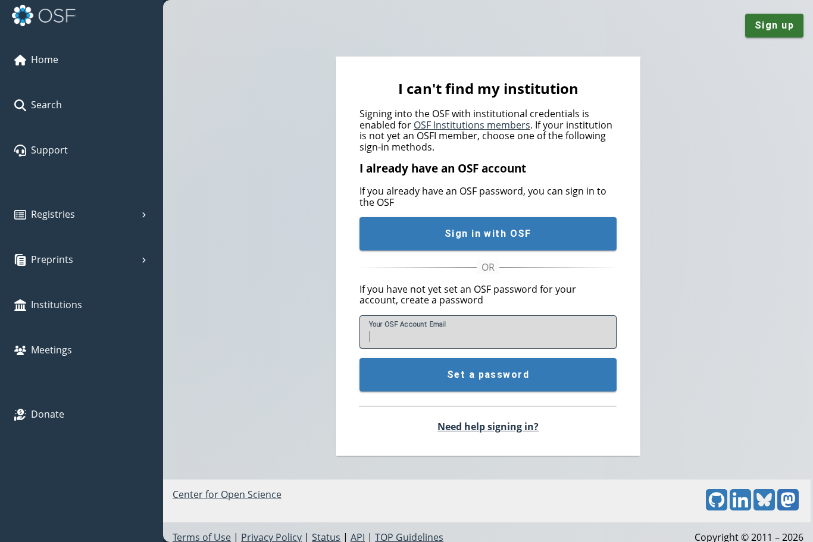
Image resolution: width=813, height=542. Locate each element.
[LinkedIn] (740, 506)
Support (49, 149)
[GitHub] (716, 506)
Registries (53, 214)
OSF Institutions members (472, 124)
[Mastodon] (788, 506)
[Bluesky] (764, 506)
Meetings (51, 349)
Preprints (52, 259)
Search (46, 104)
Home (44, 59)
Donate (47, 414)
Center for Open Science (227, 494)
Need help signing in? (488, 426)
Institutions (56, 304)
